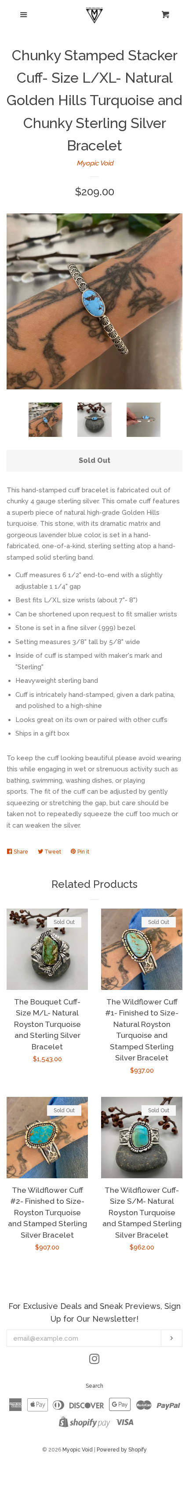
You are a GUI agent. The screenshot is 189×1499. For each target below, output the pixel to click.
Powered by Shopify (122, 1450)
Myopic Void (94, 163)
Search (94, 1386)
